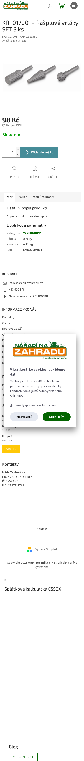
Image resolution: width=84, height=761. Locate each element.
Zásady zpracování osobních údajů (36, 405)
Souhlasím (56, 417)
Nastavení (24, 417)
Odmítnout (17, 395)
